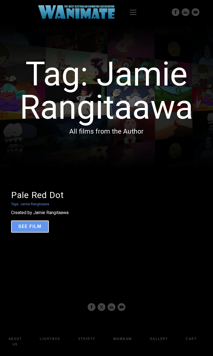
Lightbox (50, 339)
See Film (30, 226)
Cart (191, 339)
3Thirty (86, 339)
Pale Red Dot (37, 195)
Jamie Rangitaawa (34, 204)
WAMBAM (122, 339)
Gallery (159, 339)
